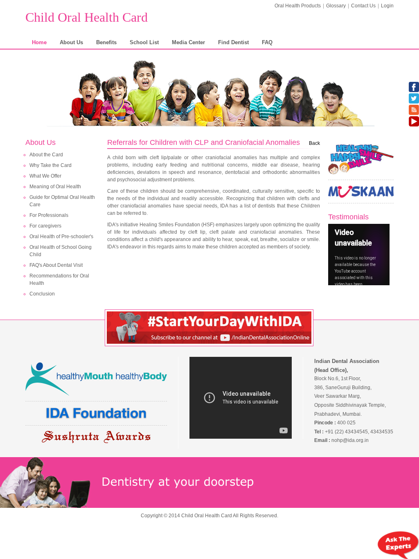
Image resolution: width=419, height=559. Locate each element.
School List (144, 42)
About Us (71, 42)
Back (314, 143)
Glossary (336, 6)
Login (387, 6)
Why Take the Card (50, 165)
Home (39, 42)
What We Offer (45, 176)
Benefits (106, 42)
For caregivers (45, 226)
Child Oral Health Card (86, 17)
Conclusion (42, 294)
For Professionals (48, 215)
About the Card (46, 155)
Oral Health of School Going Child (60, 250)
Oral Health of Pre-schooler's (61, 236)
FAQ (267, 42)
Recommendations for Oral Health (59, 279)
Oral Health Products (298, 6)
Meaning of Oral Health (55, 186)
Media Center (188, 42)
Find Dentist (233, 42)
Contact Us (363, 6)
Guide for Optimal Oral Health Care (62, 200)
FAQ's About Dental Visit (56, 265)
